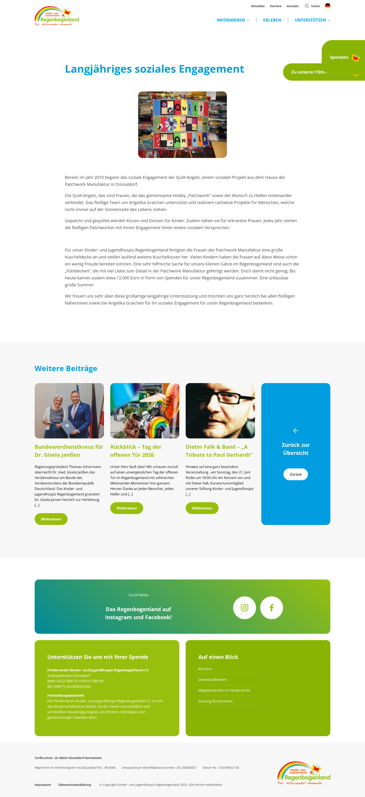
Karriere (204, 668)
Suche (315, 6)
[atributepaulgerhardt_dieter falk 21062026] (220, 385)
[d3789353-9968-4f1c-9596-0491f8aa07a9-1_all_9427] (69, 385)
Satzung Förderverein (215, 701)
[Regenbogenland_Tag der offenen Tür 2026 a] (145, 385)
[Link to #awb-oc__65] (307, 6)
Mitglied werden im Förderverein (224, 690)
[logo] (57, 8)
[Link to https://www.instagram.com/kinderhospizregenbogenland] (244, 607)
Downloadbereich (212, 679)
